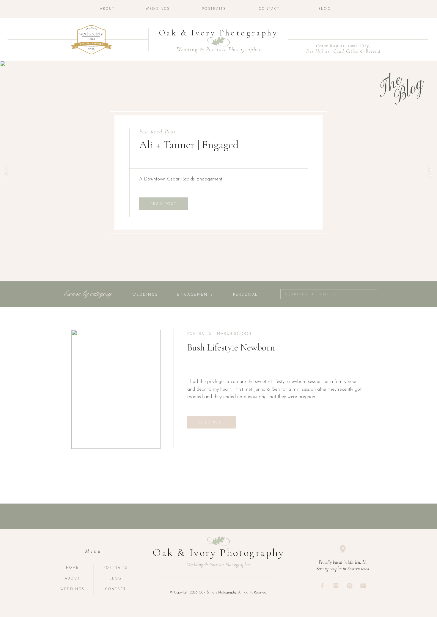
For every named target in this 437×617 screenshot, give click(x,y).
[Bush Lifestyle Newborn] (116, 389)
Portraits (199, 334)
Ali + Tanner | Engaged (189, 145)
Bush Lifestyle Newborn (231, 347)
